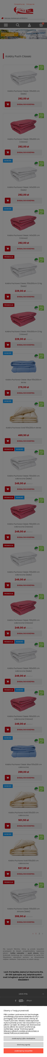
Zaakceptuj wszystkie (23, 1051)
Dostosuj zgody (23, 1044)
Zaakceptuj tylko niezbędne (23, 1038)
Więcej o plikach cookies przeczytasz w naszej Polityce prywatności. (21, 1032)
